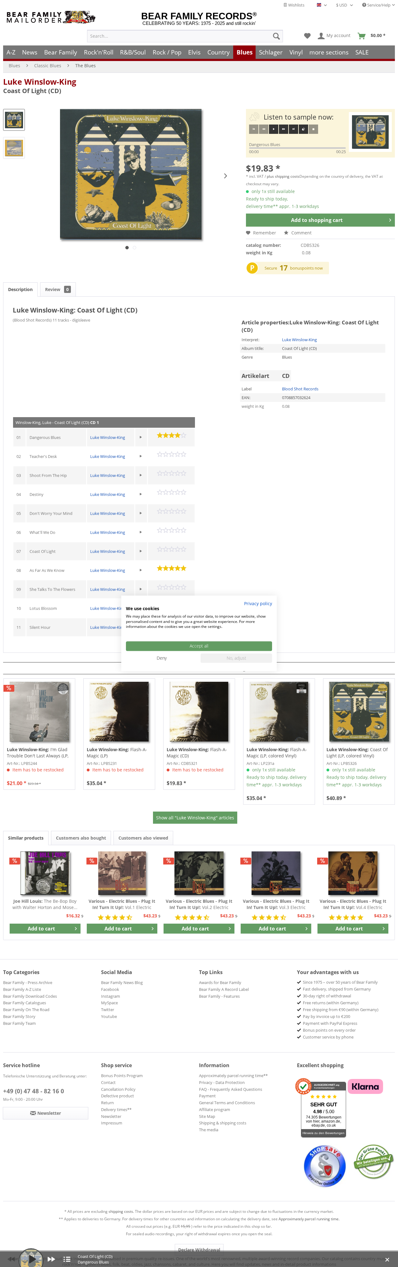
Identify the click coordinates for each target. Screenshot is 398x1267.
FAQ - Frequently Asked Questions (230, 1089)
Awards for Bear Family (220, 982)
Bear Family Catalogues (24, 1003)
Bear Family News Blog (122, 982)
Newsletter (111, 1116)
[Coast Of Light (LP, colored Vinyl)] (358, 712)
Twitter (107, 1009)
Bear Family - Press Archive (27, 982)
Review (57, 289)
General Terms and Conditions (227, 1102)
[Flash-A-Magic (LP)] (119, 712)
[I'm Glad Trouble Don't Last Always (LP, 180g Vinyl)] (39, 712)
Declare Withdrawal (199, 1250)
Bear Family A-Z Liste (22, 989)
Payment (207, 1096)
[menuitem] (185, 36)
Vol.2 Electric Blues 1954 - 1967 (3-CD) (199, 904)
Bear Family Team (19, 1023)
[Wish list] (307, 36)
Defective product (117, 1096)
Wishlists (295, 5)
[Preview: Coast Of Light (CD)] (14, 120)
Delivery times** (116, 1109)
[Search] (276, 36)
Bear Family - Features (219, 996)
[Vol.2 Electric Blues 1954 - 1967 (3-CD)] (199, 873)
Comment (301, 233)
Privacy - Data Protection (222, 1082)
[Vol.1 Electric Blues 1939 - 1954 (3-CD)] (122, 873)
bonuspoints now (306, 268)
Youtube (109, 1016)
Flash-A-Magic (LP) (117, 753)
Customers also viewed (143, 838)
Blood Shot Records (300, 389)
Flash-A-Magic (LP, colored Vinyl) (277, 753)
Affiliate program (214, 1109)
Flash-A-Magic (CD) (197, 753)
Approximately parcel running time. (309, 1219)
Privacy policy (258, 603)
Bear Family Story (19, 1016)
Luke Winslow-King (39, 81)
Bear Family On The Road (26, 1009)
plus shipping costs (283, 176)
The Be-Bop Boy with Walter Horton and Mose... (44, 904)
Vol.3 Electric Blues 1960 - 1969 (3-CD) (276, 904)
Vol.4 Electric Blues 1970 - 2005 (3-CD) (353, 904)
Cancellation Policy (118, 1089)
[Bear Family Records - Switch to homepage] (52, 17)
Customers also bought (81, 838)
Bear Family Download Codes (30, 996)
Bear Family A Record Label (224, 989)
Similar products (26, 838)
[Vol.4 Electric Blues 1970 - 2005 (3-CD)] (352, 873)
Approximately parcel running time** (233, 1075)
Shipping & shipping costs (222, 1123)
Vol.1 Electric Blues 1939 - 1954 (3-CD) (122, 904)
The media (208, 1130)
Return (107, 1102)
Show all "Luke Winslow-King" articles (195, 818)
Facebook (110, 989)
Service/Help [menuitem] (378, 5)
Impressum (111, 1123)
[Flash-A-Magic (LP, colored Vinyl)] (279, 712)
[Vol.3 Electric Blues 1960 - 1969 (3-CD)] (276, 873)
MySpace (109, 1003)
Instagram (110, 996)
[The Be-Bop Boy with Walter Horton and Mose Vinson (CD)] (45, 873)
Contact (108, 1082)
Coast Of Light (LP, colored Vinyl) (357, 753)
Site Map (207, 1116)
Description (20, 289)
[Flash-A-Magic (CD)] (199, 712)
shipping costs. (121, 1211)
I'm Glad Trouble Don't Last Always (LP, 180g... (37, 753)
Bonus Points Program (122, 1075)
